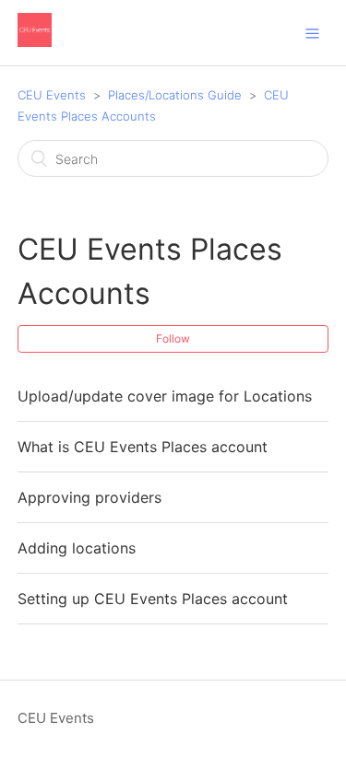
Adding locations (77, 548)
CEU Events (52, 94)
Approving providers (89, 497)
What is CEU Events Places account (143, 446)
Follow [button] (173, 338)
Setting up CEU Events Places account (153, 598)
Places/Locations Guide (175, 94)
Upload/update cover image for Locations (165, 396)
